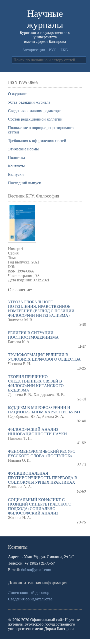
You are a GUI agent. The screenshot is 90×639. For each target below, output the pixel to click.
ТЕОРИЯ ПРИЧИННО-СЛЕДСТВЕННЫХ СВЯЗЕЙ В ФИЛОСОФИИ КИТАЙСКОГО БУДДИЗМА (36, 383)
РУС (52, 50)
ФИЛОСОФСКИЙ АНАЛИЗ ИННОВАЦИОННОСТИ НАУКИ (37, 431)
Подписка (16, 157)
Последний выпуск (24, 183)
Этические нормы (23, 149)
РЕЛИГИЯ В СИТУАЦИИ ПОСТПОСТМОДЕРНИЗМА (33, 335)
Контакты (16, 166)
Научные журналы (45, 19)
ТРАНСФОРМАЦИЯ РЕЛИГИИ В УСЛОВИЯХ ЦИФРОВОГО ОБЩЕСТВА (44, 357)
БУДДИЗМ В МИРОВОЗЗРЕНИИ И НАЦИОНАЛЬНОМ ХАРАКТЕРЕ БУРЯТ (44, 409)
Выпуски (16, 174)
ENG (64, 50)
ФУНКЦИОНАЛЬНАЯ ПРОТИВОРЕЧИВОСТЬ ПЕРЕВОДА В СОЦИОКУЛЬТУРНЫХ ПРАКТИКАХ (42, 478)
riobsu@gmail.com (36, 570)
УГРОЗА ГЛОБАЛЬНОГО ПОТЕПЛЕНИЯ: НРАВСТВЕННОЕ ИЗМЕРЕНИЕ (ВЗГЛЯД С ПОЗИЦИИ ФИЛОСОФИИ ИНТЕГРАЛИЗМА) (41, 309)
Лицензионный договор (28, 592)
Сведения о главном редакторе (34, 111)
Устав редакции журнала (29, 102)
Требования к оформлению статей (37, 140)
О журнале (17, 94)
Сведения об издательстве (30, 599)
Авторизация (33, 50)
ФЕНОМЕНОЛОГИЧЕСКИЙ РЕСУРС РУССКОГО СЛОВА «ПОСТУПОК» (41, 453)
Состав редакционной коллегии (35, 119)
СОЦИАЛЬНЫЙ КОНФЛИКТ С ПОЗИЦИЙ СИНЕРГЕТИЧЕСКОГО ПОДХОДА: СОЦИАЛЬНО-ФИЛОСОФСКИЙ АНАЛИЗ (40, 506)
